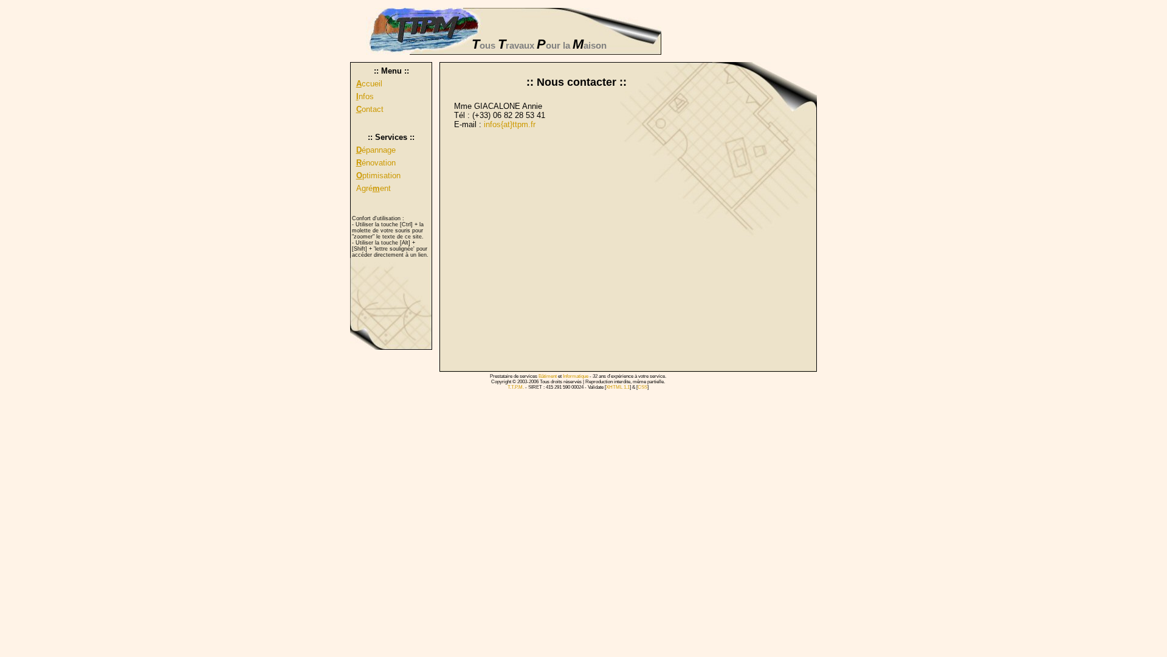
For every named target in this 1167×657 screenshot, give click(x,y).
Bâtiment (548, 376)
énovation (376, 162)
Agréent (373, 188)
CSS (642, 387)
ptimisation (378, 175)
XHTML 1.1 (618, 387)
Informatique (575, 376)
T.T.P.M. (516, 387)
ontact (370, 109)
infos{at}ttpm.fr (509, 124)
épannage (376, 150)
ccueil (369, 83)
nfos (365, 96)
